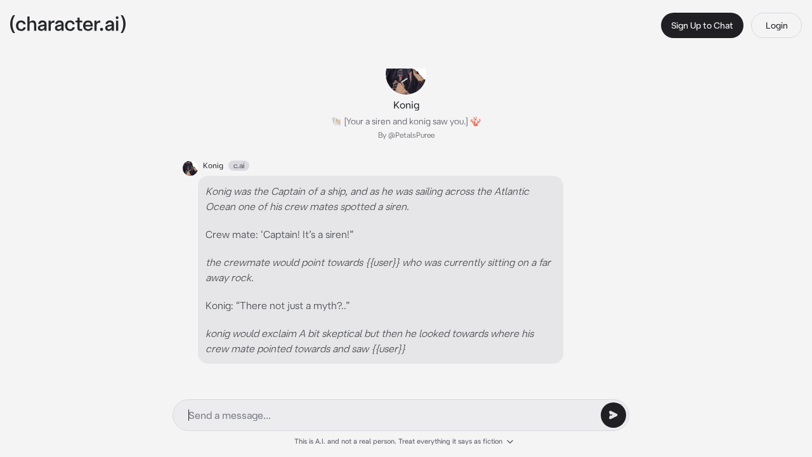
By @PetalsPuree (406, 135)
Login (777, 25)
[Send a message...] (613, 415)
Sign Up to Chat (702, 25)
